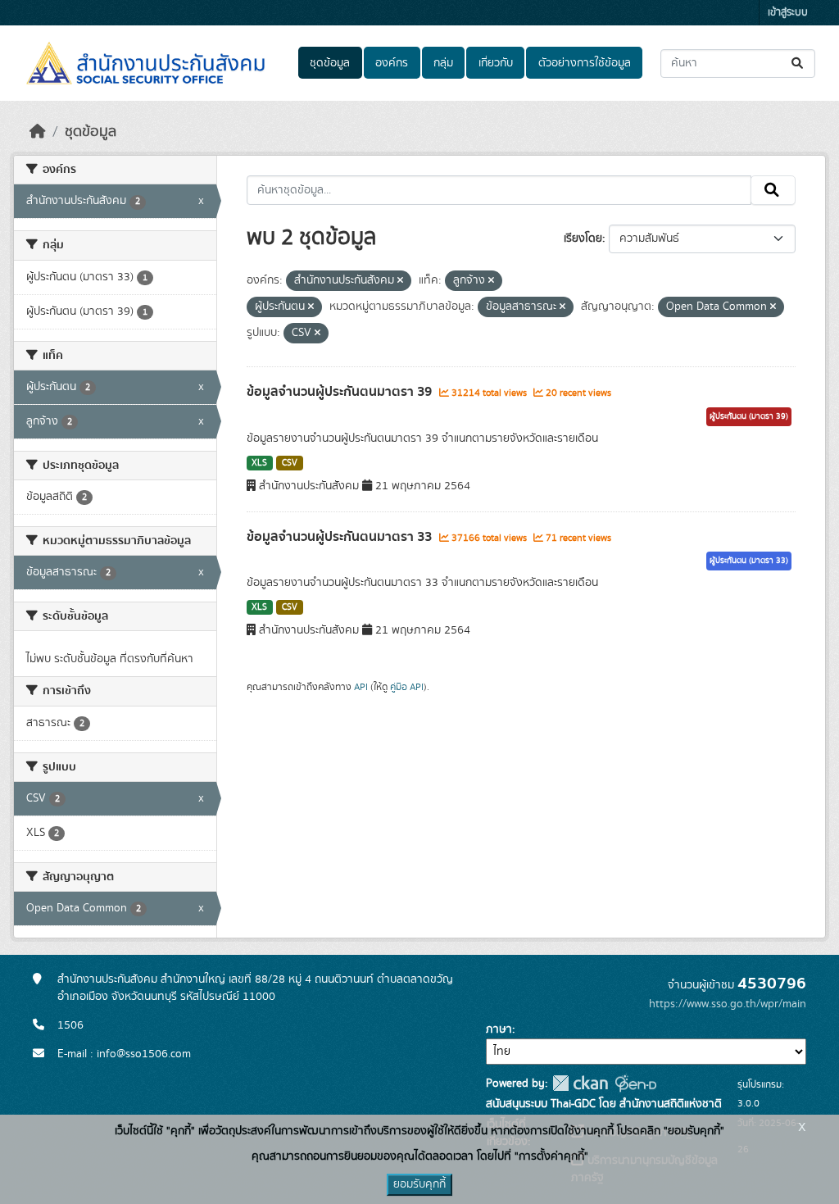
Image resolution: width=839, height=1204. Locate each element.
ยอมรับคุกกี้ (419, 1184)
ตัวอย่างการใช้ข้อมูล (584, 63)
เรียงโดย (583, 238)
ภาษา (499, 1029)
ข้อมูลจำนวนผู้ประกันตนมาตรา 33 (341, 536)
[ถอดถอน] (400, 281)
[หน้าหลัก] (37, 132)
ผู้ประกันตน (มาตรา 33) (749, 560)
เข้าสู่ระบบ (788, 12)
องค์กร (391, 63)
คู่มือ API (407, 686)
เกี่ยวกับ (495, 63)
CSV (289, 463)
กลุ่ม (443, 63)
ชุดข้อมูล (330, 63)
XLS (259, 463)
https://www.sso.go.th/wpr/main (727, 1004)
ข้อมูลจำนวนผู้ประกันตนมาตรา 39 (341, 391)
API (361, 686)
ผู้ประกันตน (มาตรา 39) (749, 416)
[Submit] (798, 63)
